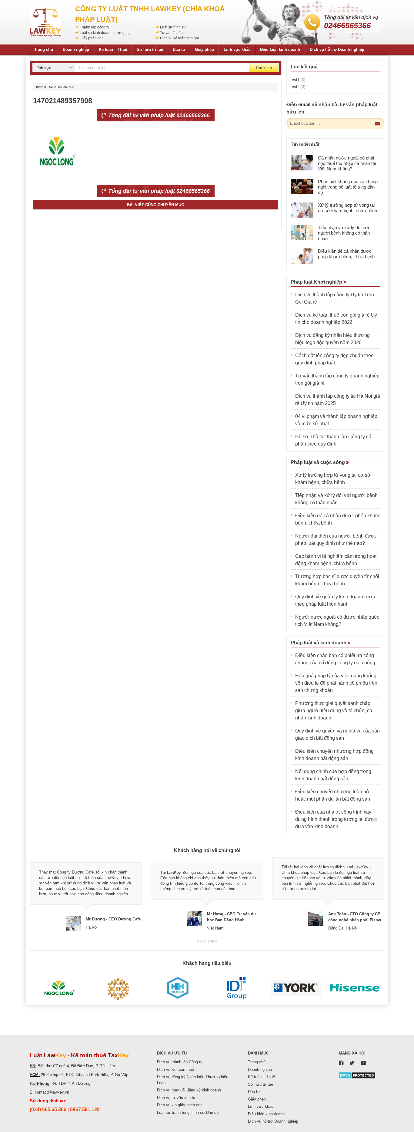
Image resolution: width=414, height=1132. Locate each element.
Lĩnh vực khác (237, 49)
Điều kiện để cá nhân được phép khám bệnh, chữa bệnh (346, 253)
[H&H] (177, 988)
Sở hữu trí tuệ (150, 49)
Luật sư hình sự (173, 27)
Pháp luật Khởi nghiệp (317, 282)
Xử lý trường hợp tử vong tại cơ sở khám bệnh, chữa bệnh (347, 207)
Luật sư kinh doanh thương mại (106, 33)
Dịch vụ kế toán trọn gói (179, 38)
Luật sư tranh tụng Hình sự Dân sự (188, 1112)
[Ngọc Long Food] (59, 988)
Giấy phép (204, 49)
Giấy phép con (92, 38)
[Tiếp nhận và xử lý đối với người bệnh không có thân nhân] (302, 232)
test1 (298, 79)
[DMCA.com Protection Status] (357, 1075)
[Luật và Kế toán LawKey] (45, 22)
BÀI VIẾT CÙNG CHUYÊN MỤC (155, 204)
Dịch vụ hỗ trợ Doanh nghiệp (337, 49)
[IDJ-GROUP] (237, 988)
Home (39, 87)
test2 (298, 86)
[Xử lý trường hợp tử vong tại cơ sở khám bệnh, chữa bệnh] (302, 210)
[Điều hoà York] (296, 988)
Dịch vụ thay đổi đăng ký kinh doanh (189, 1090)
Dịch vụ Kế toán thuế (175, 1069)
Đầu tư (179, 49)
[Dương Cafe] (118, 988)
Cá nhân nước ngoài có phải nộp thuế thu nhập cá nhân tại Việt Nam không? (347, 163)
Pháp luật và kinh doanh (319, 642)
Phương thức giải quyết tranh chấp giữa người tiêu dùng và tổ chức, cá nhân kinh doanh (333, 710)
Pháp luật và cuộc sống (318, 462)
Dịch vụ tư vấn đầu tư (176, 1097)
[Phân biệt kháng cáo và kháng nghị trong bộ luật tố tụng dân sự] (302, 186)
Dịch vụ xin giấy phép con (179, 1105)
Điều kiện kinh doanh (280, 49)
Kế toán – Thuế (113, 49)
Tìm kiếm (263, 67)
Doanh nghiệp (76, 49)
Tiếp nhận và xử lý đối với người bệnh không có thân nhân (344, 233)
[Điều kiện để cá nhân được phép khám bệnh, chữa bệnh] (302, 256)
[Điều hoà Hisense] (355, 988)
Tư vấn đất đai (172, 33)
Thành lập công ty (94, 27)
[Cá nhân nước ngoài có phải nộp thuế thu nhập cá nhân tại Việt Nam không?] (302, 162)
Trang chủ (43, 49)
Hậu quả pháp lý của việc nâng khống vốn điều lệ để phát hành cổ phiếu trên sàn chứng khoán (336, 683)
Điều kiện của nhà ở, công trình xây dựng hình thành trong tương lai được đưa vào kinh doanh (336, 819)
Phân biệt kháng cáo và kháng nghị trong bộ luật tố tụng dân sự (348, 187)
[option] (86, 894)
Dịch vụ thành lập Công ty (179, 1062)
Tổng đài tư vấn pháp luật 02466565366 (158, 115)
